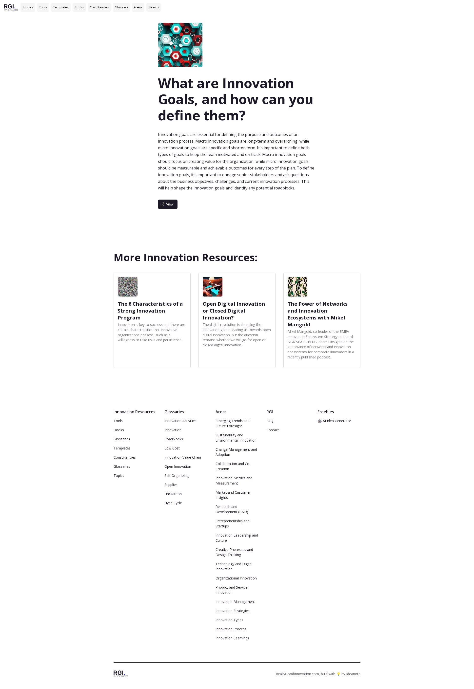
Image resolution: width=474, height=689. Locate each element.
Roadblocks (173, 439)
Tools (43, 7)
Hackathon (173, 493)
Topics (119, 475)
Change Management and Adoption (236, 452)
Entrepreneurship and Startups (233, 523)
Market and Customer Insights (233, 495)
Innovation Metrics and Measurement (234, 480)
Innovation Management (235, 601)
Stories (27, 7)
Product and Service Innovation (231, 590)
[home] (11, 7)
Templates (61, 7)
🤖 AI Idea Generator (334, 420)
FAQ (269, 420)
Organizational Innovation (236, 578)
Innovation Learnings (232, 638)
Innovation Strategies (233, 610)
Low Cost (172, 448)
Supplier (170, 484)
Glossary (121, 7)
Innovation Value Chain (182, 457)
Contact (272, 430)
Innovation (172, 430)
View (170, 204)
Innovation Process (231, 629)
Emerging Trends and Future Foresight (233, 423)
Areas (138, 7)
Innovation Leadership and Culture (237, 538)
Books (79, 7)
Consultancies (125, 457)
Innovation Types (229, 619)
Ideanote (353, 673)
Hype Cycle (173, 503)
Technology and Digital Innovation (234, 566)
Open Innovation (177, 466)
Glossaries (122, 439)
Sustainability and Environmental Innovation (236, 438)
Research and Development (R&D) (232, 509)
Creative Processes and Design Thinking (234, 552)
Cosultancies (99, 7)
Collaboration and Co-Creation (233, 466)
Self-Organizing (176, 475)
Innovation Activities (180, 420)
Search (153, 7)
